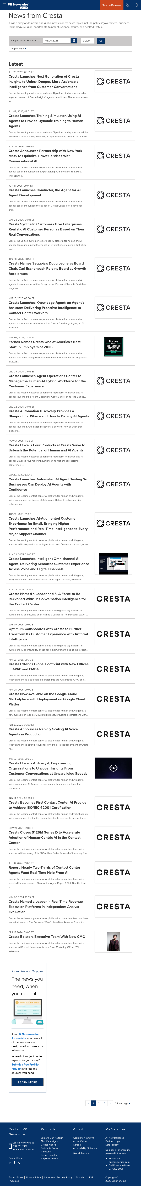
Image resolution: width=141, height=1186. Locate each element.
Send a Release (111, 5)
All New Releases (114, 1138)
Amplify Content (49, 1158)
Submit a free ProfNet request (25, 1066)
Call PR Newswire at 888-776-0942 (23, 1144)
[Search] (136, 5)
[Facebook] (14, 1162)
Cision (115, 1181)
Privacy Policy (33, 1177)
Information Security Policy (58, 1177)
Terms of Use (16, 1177)
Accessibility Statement (85, 1148)
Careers (77, 1144)
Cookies (14, 1181)
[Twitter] (19, 1162)
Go (100, 41)
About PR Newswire (83, 1138)
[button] (74, 41)
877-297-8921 (116, 1169)
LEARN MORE (27, 1082)
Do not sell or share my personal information (117, 1151)
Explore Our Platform (52, 1138)
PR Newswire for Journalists (25, 1036)
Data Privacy (111, 1144)
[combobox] (87, 41)
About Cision (80, 1141)
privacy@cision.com (119, 1162)
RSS (91, 1177)
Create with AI (48, 1144)
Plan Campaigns (49, 1141)
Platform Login (113, 1141)
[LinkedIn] (10, 1162)
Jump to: (24, 40)
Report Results (49, 1155)
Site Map (80, 1177)
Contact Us (15, 1158)
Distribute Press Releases (49, 1149)
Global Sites (79, 1153)
